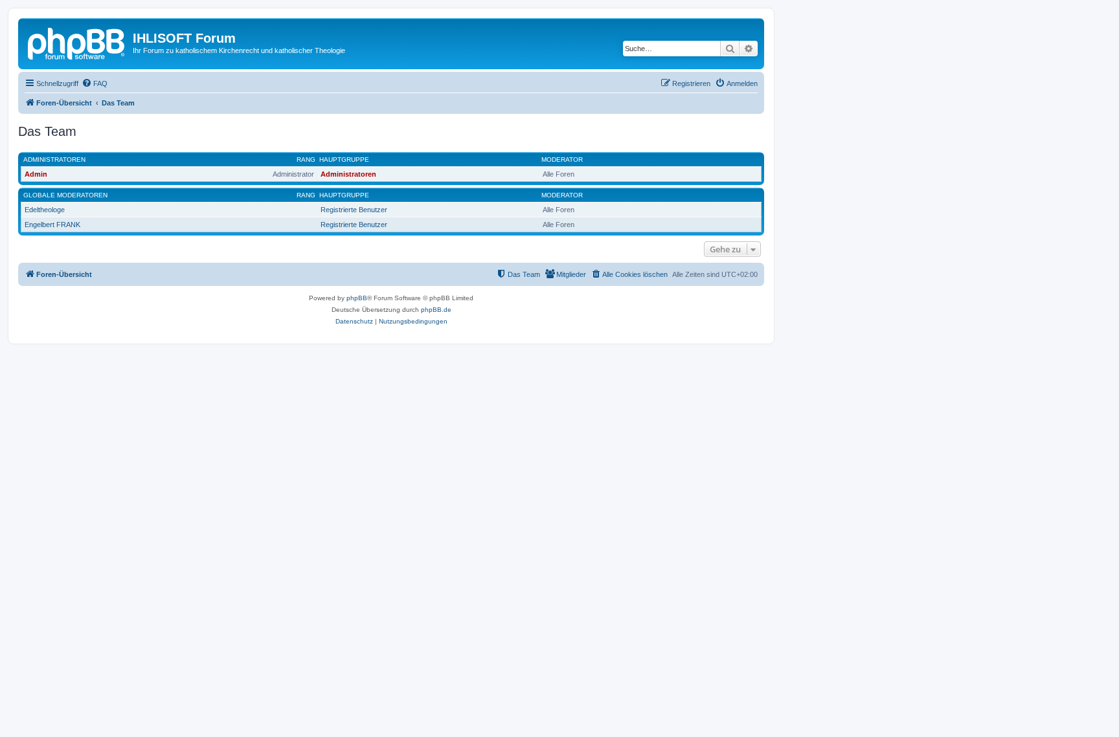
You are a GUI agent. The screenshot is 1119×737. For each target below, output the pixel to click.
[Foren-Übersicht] (77, 42)
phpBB (356, 298)
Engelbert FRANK (52, 224)
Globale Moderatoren (65, 195)
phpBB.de (436, 309)
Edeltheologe (45, 210)
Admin (36, 174)
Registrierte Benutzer (354, 210)
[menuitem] (94, 83)
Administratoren (54, 159)
